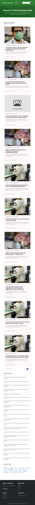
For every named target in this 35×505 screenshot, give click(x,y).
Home (20, 2)
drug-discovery (15, 182)
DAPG (7, 319)
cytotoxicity (14, 319)
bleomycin (7, 353)
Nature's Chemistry (8, 3)
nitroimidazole (8, 45)
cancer (18, 45)
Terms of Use (5, 495)
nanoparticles (8, 284)
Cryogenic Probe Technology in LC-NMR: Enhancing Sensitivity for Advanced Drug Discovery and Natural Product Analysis (17, 449)
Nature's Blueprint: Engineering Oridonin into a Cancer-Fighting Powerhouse (17, 185)
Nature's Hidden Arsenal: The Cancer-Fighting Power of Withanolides (16, 253)
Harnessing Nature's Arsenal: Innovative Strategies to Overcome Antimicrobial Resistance (16, 454)
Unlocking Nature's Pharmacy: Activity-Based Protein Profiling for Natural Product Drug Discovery (17, 458)
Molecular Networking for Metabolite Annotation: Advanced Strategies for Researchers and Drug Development (16, 445)
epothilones (7, 216)
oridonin (7, 182)
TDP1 (14, 147)
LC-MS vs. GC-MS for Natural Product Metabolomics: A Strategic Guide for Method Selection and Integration (17, 419)
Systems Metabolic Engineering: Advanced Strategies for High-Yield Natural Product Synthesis (17, 440)
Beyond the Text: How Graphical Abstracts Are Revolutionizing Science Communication (15, 378)
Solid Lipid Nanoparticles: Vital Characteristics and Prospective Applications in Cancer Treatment (15, 288)
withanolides (8, 250)
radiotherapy (13, 45)
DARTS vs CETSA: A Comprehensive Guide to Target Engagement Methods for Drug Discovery (17, 415)
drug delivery (17, 284)
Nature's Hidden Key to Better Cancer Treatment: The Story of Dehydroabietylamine (16, 151)
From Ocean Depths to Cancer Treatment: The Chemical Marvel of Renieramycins (17, 116)
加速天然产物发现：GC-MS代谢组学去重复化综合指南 (12, 393)
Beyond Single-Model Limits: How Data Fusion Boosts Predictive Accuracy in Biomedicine (16, 410)
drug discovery (14, 79)
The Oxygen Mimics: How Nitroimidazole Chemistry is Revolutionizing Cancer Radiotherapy (17, 49)
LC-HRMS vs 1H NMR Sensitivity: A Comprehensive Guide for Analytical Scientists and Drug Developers (17, 401)
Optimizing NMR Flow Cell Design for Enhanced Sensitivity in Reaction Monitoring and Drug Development (17, 406)
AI (6, 79)
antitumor (16, 250)
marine (16, 113)
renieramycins (8, 113)
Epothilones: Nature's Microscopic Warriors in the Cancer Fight (17, 219)
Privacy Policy (5, 496)
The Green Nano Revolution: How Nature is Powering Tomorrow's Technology (16, 381)
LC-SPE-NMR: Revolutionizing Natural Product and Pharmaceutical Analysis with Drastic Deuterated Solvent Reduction (16, 436)
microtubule (16, 216)
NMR (11, 353)
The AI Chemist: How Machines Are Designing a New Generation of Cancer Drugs (16, 83)
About (16, 4)
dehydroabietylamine (9, 147)
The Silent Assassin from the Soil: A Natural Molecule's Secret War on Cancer (17, 322)
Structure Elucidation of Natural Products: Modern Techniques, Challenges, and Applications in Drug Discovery (16, 390)
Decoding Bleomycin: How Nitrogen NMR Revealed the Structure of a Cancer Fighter (17, 356)
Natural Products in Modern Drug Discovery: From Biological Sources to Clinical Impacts (16, 424)
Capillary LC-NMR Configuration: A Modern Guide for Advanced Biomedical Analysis (17, 397)
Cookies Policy (5, 498)
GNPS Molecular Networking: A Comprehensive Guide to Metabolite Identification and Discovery (17, 386)
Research (16, 1)
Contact (16, 2)
